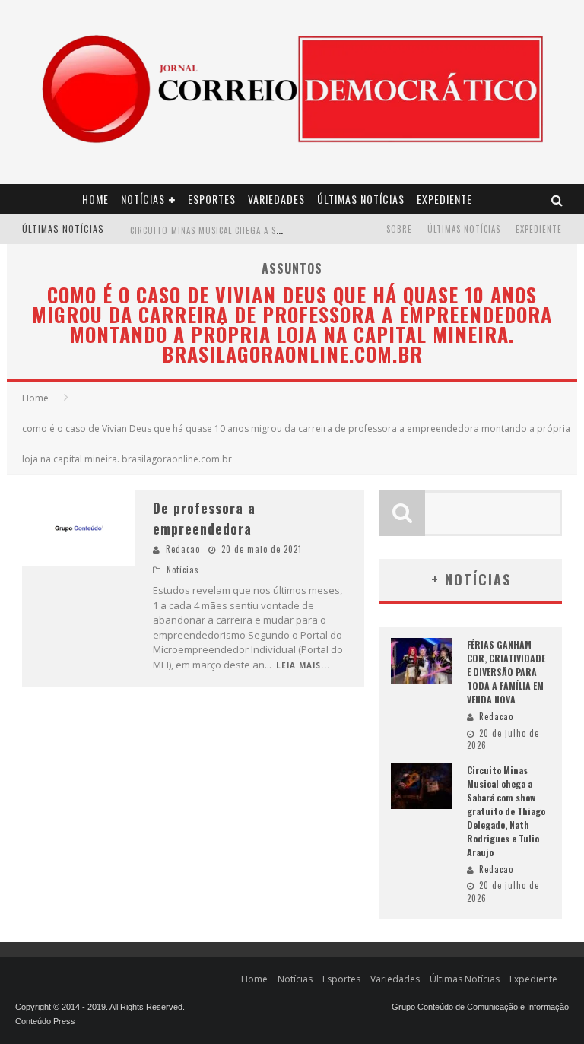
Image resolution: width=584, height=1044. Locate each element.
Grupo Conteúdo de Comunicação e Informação (480, 1006)
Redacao (183, 549)
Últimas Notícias (361, 199)
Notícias (143, 199)
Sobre (399, 229)
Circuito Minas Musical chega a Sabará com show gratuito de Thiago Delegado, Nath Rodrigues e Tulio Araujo (506, 810)
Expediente (444, 199)
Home (95, 199)
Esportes (212, 199)
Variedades (276, 199)
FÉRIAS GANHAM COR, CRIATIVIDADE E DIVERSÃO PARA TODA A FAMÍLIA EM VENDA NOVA (506, 672)
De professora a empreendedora (204, 518)
